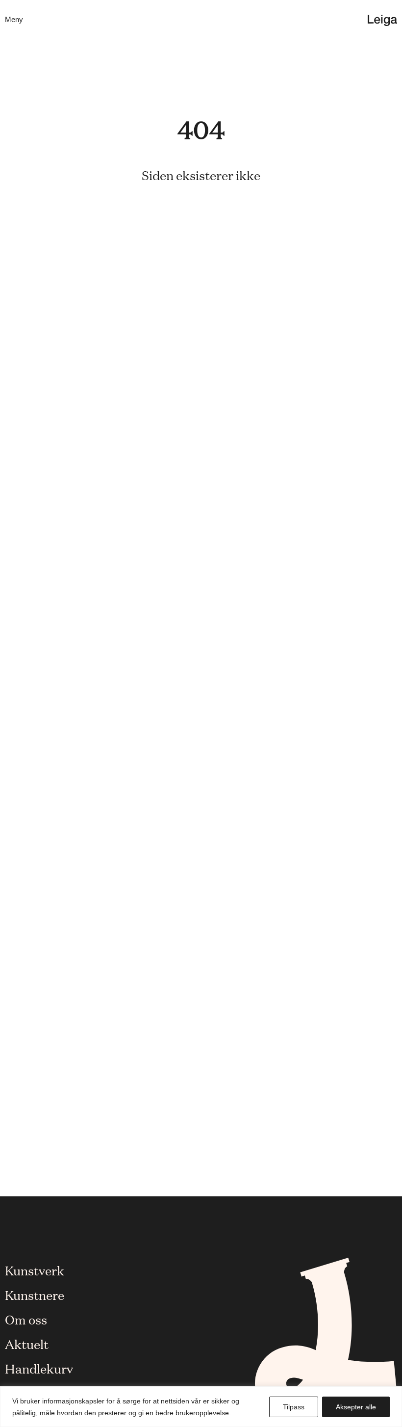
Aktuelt (27, 1343)
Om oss (26, 1319)
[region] (201, 1406)
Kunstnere (34, 1294)
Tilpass (293, 1407)
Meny (14, 19)
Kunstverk (34, 1270)
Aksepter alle (356, 1407)
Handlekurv (39, 1368)
